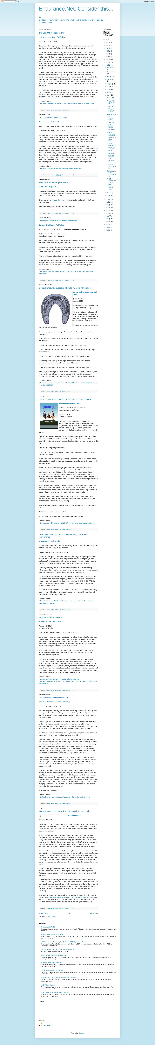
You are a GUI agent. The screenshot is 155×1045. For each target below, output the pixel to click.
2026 (107, 42)
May (108, 92)
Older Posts (94, 913)
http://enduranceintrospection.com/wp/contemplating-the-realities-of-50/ (64, 797)
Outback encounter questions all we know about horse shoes (65, 288)
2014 (107, 207)
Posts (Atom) (52, 916)
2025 (107, 45)
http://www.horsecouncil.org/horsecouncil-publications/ (68, 897)
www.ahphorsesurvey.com (61, 200)
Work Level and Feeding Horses (53, 118)
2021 (107, 56)
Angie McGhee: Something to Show (52, 934)
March (109, 98)
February (110, 193)
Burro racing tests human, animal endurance (58, 221)
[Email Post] (73, 110)
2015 (107, 205)
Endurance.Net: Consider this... (76, 9)
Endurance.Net (47, 1023)
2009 (107, 221)
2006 (107, 230)
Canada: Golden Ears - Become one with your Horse (57, 949)
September (110, 79)
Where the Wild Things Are (50, 617)
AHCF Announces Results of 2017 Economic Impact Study (64, 811)
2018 (107, 65)
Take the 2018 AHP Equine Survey (54, 182)
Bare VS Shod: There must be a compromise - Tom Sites (59, 977)
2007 (107, 227)
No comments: (66, 110)
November (110, 72)
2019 (107, 62)
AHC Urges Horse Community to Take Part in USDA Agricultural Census (64, 942)
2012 (107, 213)
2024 (107, 48)
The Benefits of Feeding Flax (51, 33)
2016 (107, 202)
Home (69, 913)
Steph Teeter (47, 1025)
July (108, 86)
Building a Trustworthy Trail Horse (51, 962)
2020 (107, 59)
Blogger (81, 1033)
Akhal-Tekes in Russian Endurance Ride (54, 955)
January (110, 195)
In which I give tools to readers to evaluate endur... (111, 147)
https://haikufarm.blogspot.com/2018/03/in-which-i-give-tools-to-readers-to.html (67, 523)
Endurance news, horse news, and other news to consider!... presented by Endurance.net (71, 21)
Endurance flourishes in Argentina (52, 970)
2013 (107, 210)
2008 (107, 224)
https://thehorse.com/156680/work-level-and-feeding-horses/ (60, 168)
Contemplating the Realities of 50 (53, 698)
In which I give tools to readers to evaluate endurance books (65, 399)
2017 (107, 199)
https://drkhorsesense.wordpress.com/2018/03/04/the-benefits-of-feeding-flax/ (66, 103)
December (110, 67)
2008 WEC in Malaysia (48, 985)
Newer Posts (43, 913)
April (109, 95)
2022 (107, 54)
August (109, 84)
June (109, 89)
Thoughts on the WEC (48, 927)
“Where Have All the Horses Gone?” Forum (54, 992)
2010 (107, 219)
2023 (107, 51)
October (110, 76)
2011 (107, 216)
